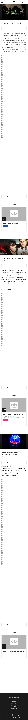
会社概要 (14, 706)
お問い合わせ (14, 705)
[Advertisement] (14, 678)
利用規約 (14, 701)
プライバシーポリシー (14, 703)
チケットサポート (14, 708)
